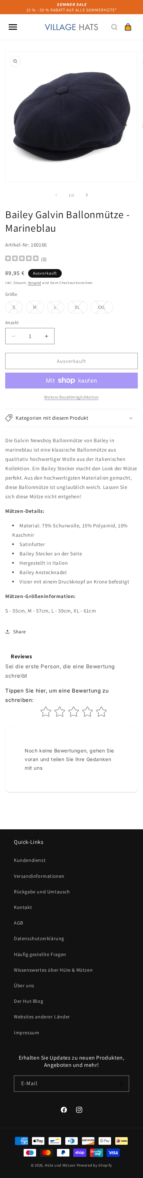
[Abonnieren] (121, 1084)
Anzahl (11, 322)
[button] (13, 27)
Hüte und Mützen (60, 1165)
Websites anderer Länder (42, 1017)
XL (81, 308)
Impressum (26, 1032)
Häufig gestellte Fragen (40, 954)
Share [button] (19, 631)
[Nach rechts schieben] (86, 195)
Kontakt (23, 907)
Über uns (24, 985)
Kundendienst (29, 860)
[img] (22, 259)
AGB (18, 923)
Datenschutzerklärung (39, 938)
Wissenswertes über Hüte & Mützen (53, 970)
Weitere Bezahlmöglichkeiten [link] (71, 397)
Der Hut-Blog (28, 1001)
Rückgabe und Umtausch (42, 892)
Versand (34, 282)
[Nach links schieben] (56, 195)
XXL (105, 308)
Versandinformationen (39, 876)
